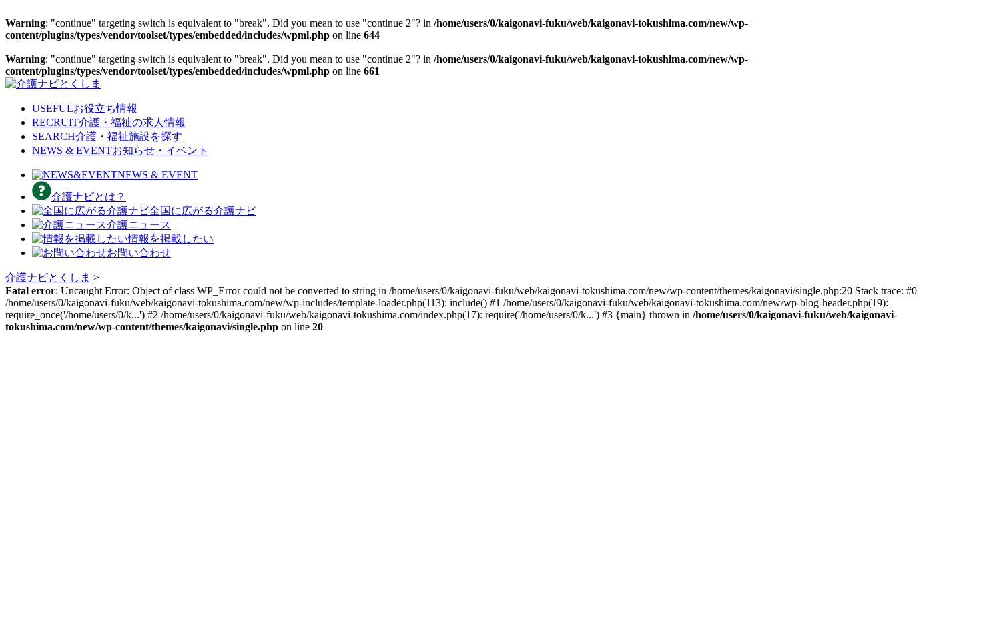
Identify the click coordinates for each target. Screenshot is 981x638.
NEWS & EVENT (120, 150)
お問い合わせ (139, 252)
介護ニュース (139, 224)
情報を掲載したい (171, 238)
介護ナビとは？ (88, 196)
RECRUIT (109, 122)
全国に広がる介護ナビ (202, 210)
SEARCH (107, 136)
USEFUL (84, 108)
